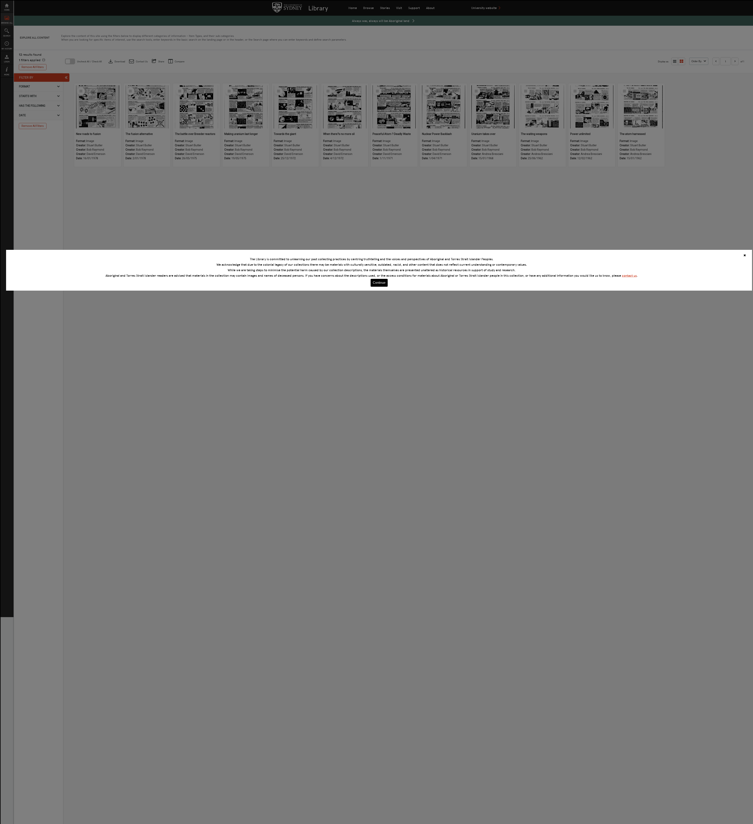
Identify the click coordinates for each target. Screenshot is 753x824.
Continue (379, 282)
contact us (629, 275)
